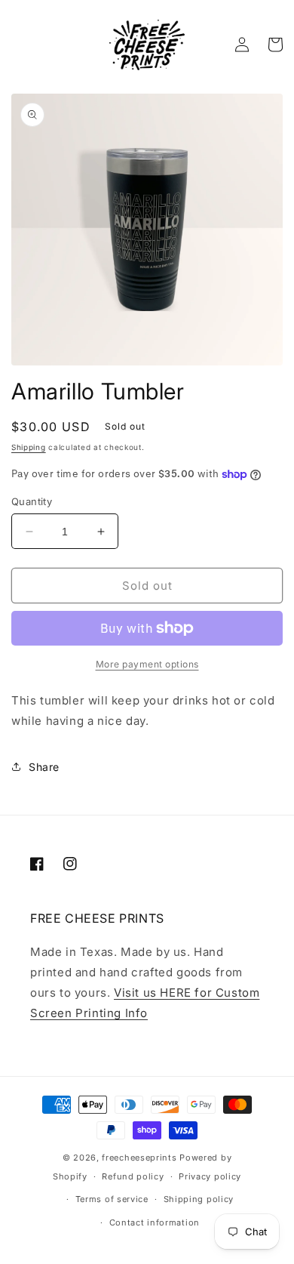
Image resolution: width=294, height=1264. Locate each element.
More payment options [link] (147, 664)
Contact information (154, 1222)
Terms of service (112, 1199)
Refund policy (133, 1176)
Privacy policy (210, 1176)
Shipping (28, 447)
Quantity (31, 501)
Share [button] (44, 766)
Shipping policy (199, 1199)
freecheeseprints (139, 1157)
